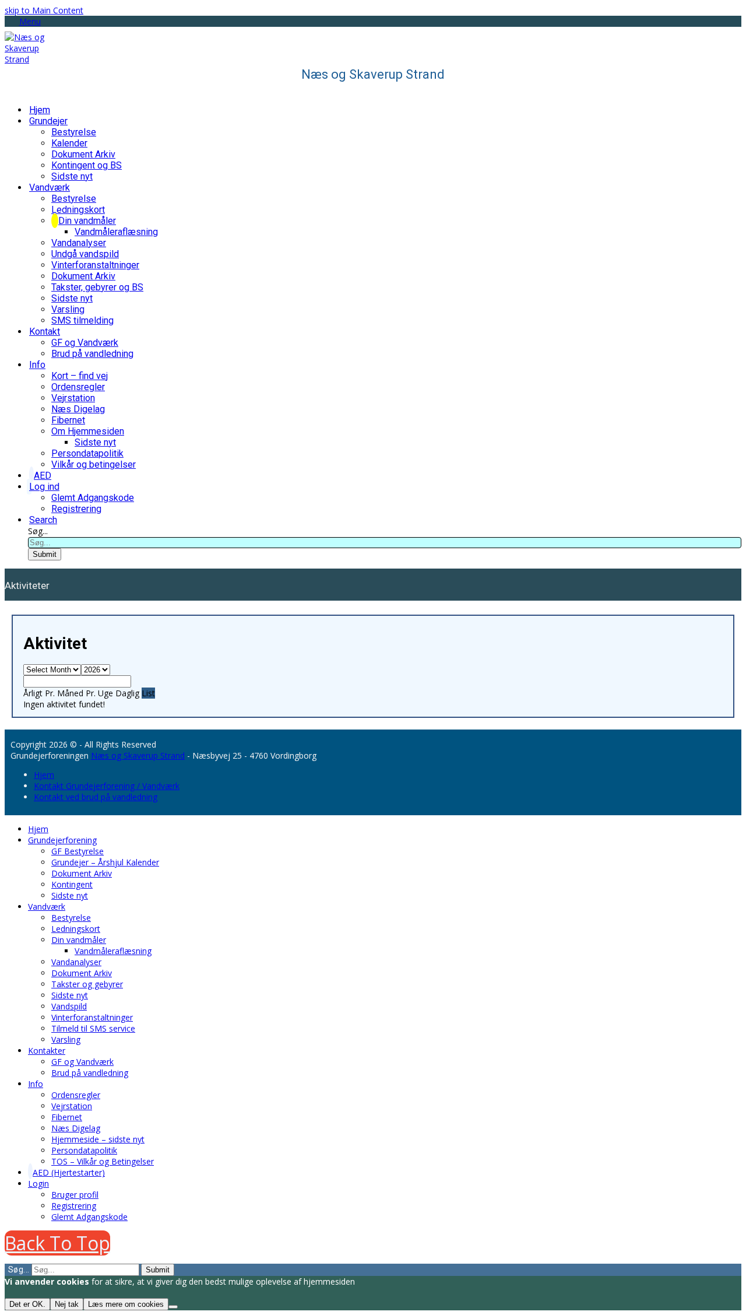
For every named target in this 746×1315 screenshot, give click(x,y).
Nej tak (67, 1304)
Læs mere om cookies (126, 1304)
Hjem (44, 774)
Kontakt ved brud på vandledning (95, 796)
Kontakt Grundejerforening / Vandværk (107, 785)
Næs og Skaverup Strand (138, 755)
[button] (23, 21)
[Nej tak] (173, 1307)
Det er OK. (27, 1304)
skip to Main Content (44, 10)
